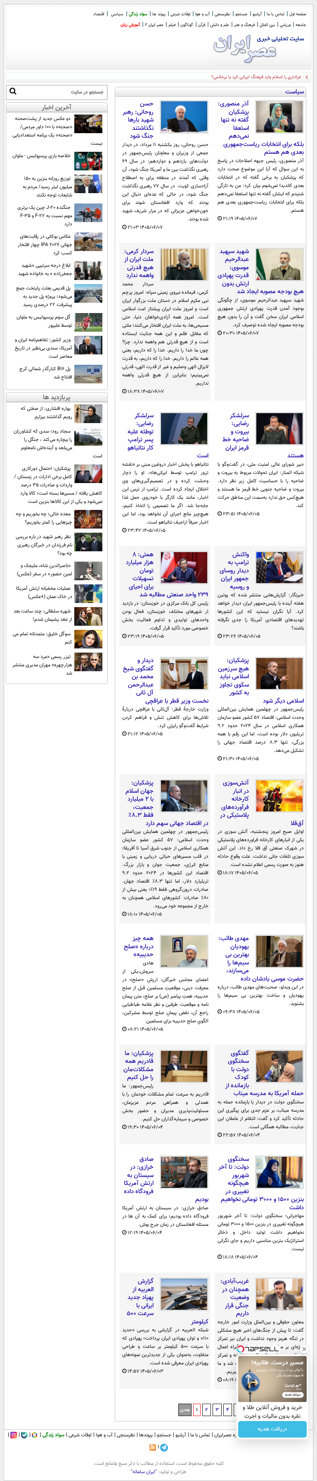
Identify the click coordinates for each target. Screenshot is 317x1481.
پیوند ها (159, 14)
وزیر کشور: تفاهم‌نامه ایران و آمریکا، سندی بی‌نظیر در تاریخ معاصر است (43, 348)
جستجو (241, 14)
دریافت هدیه (272, 1429)
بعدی (185, 1410)
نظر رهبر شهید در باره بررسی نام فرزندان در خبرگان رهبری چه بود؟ (44, 545)
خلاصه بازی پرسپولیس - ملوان (41, 156)
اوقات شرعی (180, 14)
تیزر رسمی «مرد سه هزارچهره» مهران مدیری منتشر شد (42, 665)
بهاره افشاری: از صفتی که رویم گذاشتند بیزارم (46, 413)
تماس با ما (275, 14)
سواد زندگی (138, 14)
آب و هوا (202, 14)
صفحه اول (297, 14)
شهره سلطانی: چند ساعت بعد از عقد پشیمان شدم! (43, 615)
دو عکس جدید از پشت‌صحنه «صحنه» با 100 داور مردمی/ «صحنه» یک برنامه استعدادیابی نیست (57, 131)
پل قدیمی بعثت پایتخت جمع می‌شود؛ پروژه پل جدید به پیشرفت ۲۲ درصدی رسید (44, 297)
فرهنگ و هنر (244, 25)
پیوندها (146, 1435)
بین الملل (267, 25)
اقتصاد (98, 14)
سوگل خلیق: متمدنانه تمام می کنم (42, 638)
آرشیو (257, 14)
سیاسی (117, 14)
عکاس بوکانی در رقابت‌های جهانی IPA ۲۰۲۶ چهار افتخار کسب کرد (45, 245)
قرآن (201, 25)
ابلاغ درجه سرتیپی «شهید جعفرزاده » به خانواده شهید (45, 270)
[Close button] (304, 1349)
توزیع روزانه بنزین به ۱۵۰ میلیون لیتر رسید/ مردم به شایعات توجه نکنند (47, 187)
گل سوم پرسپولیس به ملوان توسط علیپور (44, 321)
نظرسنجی (222, 14)
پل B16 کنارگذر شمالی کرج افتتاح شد (45, 373)
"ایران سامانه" (144, 1472)
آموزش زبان (130, 25)
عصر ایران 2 (154, 25)
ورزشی (285, 25)
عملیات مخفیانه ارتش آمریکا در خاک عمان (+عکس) (44, 593)
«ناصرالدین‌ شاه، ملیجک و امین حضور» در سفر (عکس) (44, 570)
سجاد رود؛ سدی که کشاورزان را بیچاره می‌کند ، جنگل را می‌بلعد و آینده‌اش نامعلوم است (58, 444)
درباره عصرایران (229, 1435)
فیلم (171, 25)
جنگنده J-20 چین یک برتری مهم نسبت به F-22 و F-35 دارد (44, 216)
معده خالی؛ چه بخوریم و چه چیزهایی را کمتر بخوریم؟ (44, 518)
